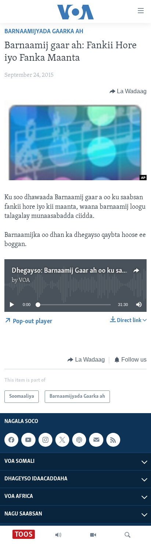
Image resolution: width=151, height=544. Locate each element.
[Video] (93, 535)
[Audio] (58, 535)
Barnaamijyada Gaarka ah (43, 32)
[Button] (128, 91)
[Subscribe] (96, 440)
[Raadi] (128, 535)
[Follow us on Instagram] (45, 440)
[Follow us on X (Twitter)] (62, 440)
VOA (24, 280)
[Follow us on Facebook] (11, 440)
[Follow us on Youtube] (28, 440)
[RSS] (113, 440)
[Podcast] (79, 440)
